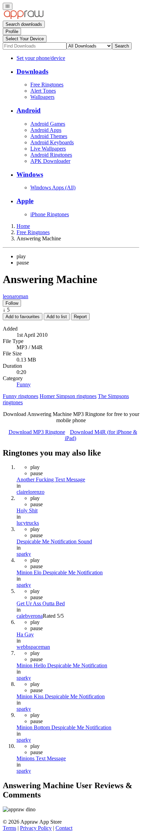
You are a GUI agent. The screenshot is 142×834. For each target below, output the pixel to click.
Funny (24, 384)
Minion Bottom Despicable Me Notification (64, 727)
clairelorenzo (30, 492)
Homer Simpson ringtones (68, 396)
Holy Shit (27, 510)
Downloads (32, 71)
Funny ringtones (20, 396)
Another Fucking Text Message (51, 479)
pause (23, 262)
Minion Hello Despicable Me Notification (62, 665)
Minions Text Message (41, 758)
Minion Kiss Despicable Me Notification (61, 696)
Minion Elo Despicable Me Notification (60, 572)
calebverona (30, 616)
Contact (63, 828)
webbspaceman (33, 647)
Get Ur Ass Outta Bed (41, 603)
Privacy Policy (36, 828)
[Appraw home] (23, 17)
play (21, 256)
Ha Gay (25, 634)
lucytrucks (28, 523)
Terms (9, 828)
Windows (30, 174)
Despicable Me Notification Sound (54, 541)
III (8, 6)
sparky (24, 554)
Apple (25, 201)
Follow (12, 303)
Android (29, 110)
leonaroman (15, 296)
